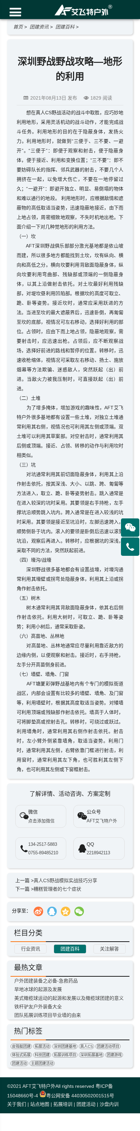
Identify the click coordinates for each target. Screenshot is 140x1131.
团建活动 (19, 1063)
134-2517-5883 (42, 844)
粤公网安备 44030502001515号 (80, 1095)
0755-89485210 (43, 853)
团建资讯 (39, 27)
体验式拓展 (21, 1055)
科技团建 (42, 1055)
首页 (18, 27)
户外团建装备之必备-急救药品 (46, 980)
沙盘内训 (109, 1104)
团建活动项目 (108, 1046)
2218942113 (98, 853)
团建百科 (64, 27)
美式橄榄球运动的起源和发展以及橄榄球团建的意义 (69, 998)
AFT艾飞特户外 (38, 1086)
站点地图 (39, 1104)
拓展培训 (62, 1104)
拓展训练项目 (65, 1055)
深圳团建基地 (65, 1046)
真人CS (86, 1046)
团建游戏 (114, 1055)
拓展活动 (42, 1046)
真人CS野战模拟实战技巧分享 (65, 880)
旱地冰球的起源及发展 (38, 989)
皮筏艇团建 (21, 1046)
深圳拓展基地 (91, 1055)
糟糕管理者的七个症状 (57, 889)
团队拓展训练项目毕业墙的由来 (47, 1015)
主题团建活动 (42, 1063)
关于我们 (16, 1104)
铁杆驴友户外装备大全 (38, 1006)
